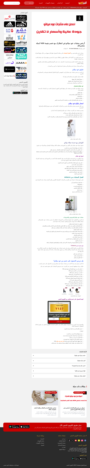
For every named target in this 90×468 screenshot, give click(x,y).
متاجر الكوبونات (40, 441)
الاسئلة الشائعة (62, 441)
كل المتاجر (60, 3)
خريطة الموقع (62, 449)
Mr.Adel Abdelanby (73, 48)
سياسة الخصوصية (61, 443)
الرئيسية (67, 3)
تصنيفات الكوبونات (49, 3)
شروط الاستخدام (61, 445)
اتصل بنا (63, 447)
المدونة (40, 3)
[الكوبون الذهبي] (82, 2)
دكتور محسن (6, 465)
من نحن (63, 438)
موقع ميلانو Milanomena (76, 7)
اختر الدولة (29, 2)
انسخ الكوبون (64, 318)
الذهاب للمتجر (59, 321)
